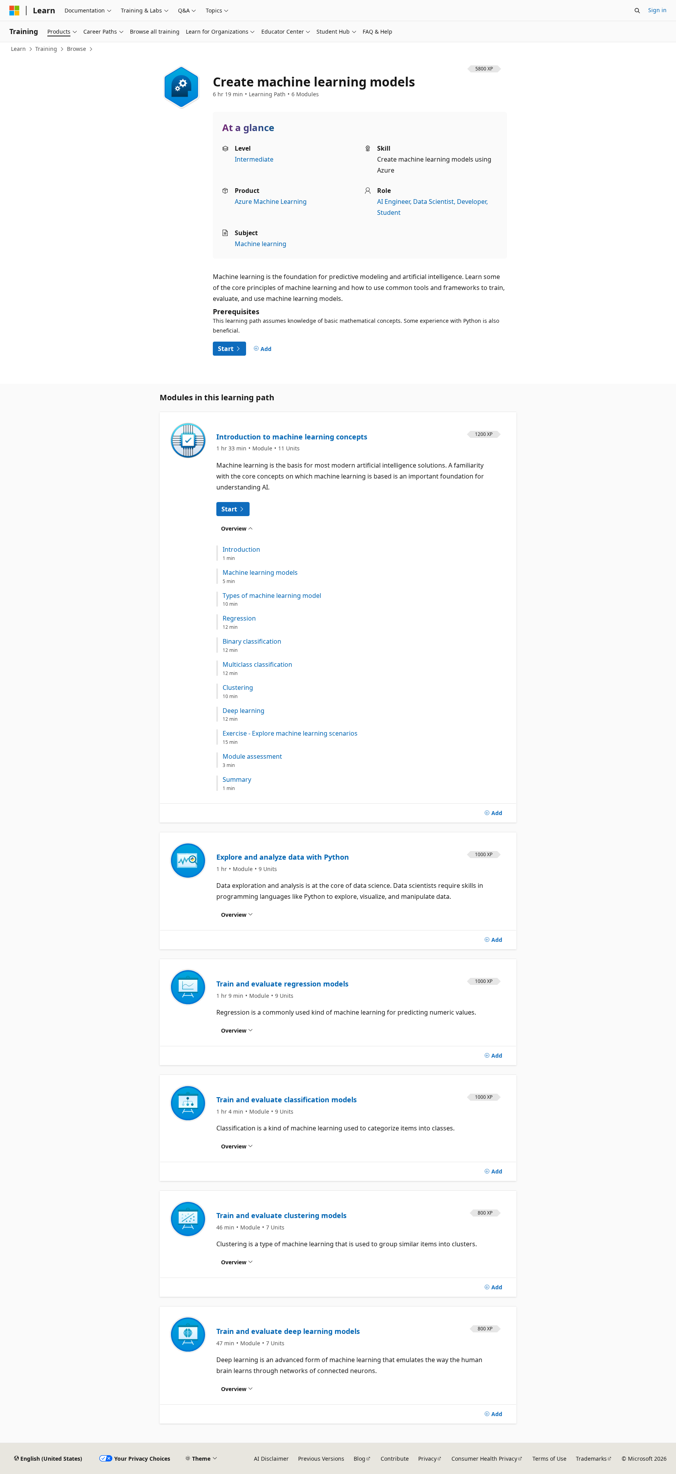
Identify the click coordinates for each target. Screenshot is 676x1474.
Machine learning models (260, 573)
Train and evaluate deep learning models (288, 1331)
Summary (237, 780)
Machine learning (260, 243)
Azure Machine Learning (271, 201)
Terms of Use (549, 1458)
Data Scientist (433, 201)
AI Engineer (393, 201)
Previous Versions (321, 1458)
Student (389, 212)
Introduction (241, 549)
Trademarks (591, 1458)
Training (46, 48)
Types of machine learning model (272, 596)
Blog (359, 1458)
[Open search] (637, 11)
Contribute (395, 1458)
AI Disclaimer (271, 1458)
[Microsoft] (14, 10)
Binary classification (252, 641)
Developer (471, 201)
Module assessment (252, 756)
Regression (239, 618)
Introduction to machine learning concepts (291, 436)
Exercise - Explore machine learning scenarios (290, 733)
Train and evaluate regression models (282, 983)
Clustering (238, 688)
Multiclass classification (257, 665)
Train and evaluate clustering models (281, 1215)
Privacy (427, 1458)
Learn (18, 48)
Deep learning (243, 711)
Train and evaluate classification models (286, 1099)
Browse (76, 48)
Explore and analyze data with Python (282, 857)
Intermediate (254, 159)
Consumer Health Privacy (484, 1458)
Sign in (657, 10)
